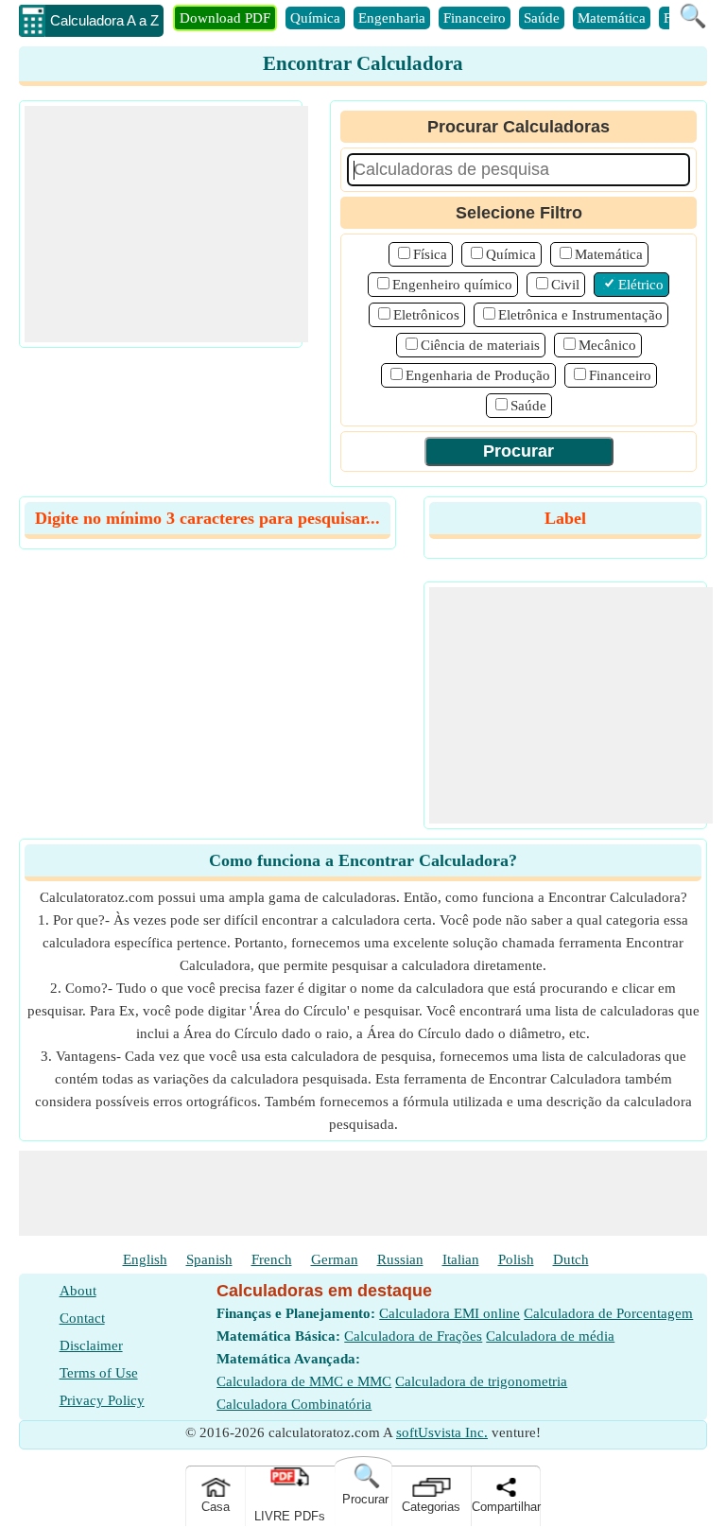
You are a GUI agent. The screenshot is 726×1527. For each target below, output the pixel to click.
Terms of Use (99, 1372)
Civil (565, 284)
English (145, 1259)
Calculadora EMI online (449, 1313)
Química (315, 18)
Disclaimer (91, 1345)
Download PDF (225, 18)
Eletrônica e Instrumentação (580, 314)
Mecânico (607, 345)
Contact (82, 1318)
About (78, 1290)
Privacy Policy (102, 1400)
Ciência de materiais (480, 345)
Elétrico (641, 284)
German (334, 1259)
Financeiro (474, 18)
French (271, 1259)
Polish (516, 1259)
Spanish (209, 1259)
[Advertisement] (166, 224)
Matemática (612, 18)
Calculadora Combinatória (294, 1404)
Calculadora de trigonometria (481, 1381)
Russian (400, 1259)
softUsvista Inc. (442, 1432)
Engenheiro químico (452, 284)
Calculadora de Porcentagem (608, 1313)
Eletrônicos (426, 314)
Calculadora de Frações (413, 1336)
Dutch (571, 1259)
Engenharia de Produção (478, 375)
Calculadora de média (550, 1336)
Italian (460, 1259)
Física (430, 254)
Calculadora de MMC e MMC (303, 1381)
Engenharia (391, 18)
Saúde (542, 18)
